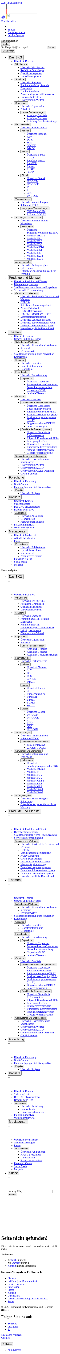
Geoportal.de (27, 369)
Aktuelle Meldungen (24, 538)
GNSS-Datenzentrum (31, 311)
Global (25, 175)
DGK (30, 139)
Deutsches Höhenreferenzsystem (36, 325)
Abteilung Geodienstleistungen (42, 121)
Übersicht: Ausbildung (31, 516)
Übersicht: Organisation (32, 106)
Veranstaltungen (22, 199)
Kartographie (20, 356)
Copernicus (27, 378)
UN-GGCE (33, 184)
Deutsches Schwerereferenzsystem (37, 322)
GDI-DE (31, 145)
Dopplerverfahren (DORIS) (41, 423)
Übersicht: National (37, 133)
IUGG (30, 190)
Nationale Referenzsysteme (40, 449)
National (25, 131)
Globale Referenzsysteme (40, 452)
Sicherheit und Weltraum (26, 342)
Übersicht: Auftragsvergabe (34, 265)
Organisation (21, 103)
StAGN (31, 172)
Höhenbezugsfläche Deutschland (37, 328)
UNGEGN (32, 195)
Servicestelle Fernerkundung (28, 290)
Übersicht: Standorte (30, 82)
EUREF (31, 169)
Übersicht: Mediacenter (26, 535)
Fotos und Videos (23, 558)
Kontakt (12, 1265)
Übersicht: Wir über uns (32, 67)
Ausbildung (20, 513)
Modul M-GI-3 (34, 253)
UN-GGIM (32, 181)
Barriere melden (16, 1284)
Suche (14, 1260)
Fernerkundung (22, 372)
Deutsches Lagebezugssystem (35, 319)
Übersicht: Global (36, 178)
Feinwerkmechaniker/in (32, 521)
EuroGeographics (36, 160)
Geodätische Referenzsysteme (36, 429)
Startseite (16, 1262)
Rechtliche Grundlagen (32, 70)
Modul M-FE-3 (34, 244)
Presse (17, 541)
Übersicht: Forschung (25, 481)
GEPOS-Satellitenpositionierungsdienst (35, 304)
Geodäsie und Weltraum (26, 293)
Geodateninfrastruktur (31, 366)
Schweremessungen (37, 426)
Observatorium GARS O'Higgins (37, 470)
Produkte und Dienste (24, 277)
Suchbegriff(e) (8, 47)
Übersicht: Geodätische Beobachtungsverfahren (39, 407)
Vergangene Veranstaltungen (35, 208)
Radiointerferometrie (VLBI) (41, 411)
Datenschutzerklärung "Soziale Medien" (28, 1298)
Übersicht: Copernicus (38, 381)
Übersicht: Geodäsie (30, 399)
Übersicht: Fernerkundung (33, 375)
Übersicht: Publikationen (32, 547)
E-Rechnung (26, 268)
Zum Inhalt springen (11, 2)
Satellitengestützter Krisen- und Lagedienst (35, 287)
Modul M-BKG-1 (36, 235)
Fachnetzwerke (22, 124)
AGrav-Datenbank (29, 308)
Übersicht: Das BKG (24, 61)
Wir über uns (21, 64)
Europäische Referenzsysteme (42, 447)
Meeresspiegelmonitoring (33, 316)
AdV (29, 136)
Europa (25, 151)
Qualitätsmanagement (31, 73)
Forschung (16, 477)
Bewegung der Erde (37, 441)
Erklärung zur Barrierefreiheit (22, 1281)
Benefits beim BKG (24, 509)
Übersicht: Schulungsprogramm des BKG (42, 231)
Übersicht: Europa (36, 154)
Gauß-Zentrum (21, 484)
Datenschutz (14, 1295)
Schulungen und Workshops (28, 217)
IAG (29, 187)
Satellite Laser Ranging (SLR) (42, 414)
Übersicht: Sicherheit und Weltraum (38, 345)
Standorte (19, 79)
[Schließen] (9, 581)
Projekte (19, 490)
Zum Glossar (14, 1350)
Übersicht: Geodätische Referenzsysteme (38, 434)
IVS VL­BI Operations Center (35, 313)
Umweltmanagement (30, 76)
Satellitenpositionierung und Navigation (34, 354)
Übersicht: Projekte (30, 493)
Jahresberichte (27, 553)
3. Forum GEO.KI (29, 205)
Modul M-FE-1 (34, 238)
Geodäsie (19, 396)
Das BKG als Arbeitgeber (27, 506)
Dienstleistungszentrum (26, 284)
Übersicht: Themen (23, 336)
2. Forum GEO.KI (36, 214)
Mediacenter (18, 531)
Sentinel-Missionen (36, 393)
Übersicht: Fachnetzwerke (33, 127)
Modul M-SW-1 (35, 256)
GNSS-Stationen (28, 473)
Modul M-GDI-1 (35, 247)
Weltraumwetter (28, 351)
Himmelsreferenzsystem (39, 444)
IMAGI (31, 148)
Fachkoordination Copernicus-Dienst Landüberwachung (42, 386)
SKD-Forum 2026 (36, 211)
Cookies (5, 1337)
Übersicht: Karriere (23, 501)
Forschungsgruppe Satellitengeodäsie (33, 487)
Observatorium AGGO (32, 467)
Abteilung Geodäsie (37, 115)
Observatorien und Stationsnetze (30, 456)
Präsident (25, 109)
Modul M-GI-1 (34, 250)
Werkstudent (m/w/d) (24, 527)
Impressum (13, 1287)
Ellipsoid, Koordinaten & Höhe (43, 438)
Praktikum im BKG (24, 524)
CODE (30, 157)
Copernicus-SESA (36, 390)
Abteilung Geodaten (37, 118)
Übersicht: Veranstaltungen (34, 202)
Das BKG (15, 57)
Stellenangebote (22, 503)
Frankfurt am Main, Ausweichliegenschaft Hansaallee (37, 92)
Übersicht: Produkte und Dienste (30, 281)
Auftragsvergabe (23, 262)
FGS (29, 142)
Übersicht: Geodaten (30, 363)
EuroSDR (32, 163)
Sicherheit (25, 348)
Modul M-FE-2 (34, 241)
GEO (29, 193)
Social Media (20, 561)
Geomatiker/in (27, 518)
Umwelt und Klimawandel (27, 339)
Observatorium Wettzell (32, 100)
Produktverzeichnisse (31, 556)
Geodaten (19, 360)
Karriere (14, 497)
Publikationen (21, 544)
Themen (15, 332)
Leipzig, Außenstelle (30, 97)
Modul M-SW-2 (35, 258)
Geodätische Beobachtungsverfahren (39, 402)
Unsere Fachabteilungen (33, 112)
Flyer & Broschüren (30, 550)
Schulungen (27, 226)
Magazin (18, 564)
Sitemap (12, 1278)
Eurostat (31, 166)
